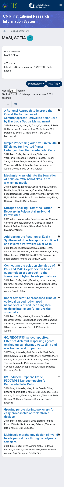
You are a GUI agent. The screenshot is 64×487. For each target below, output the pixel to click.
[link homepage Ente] (39, 5)
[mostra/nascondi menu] (61, 5)
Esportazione (35, 83)
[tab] (8, 104)
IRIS (4, 31)
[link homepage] (11, 5)
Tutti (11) (53, 83)
